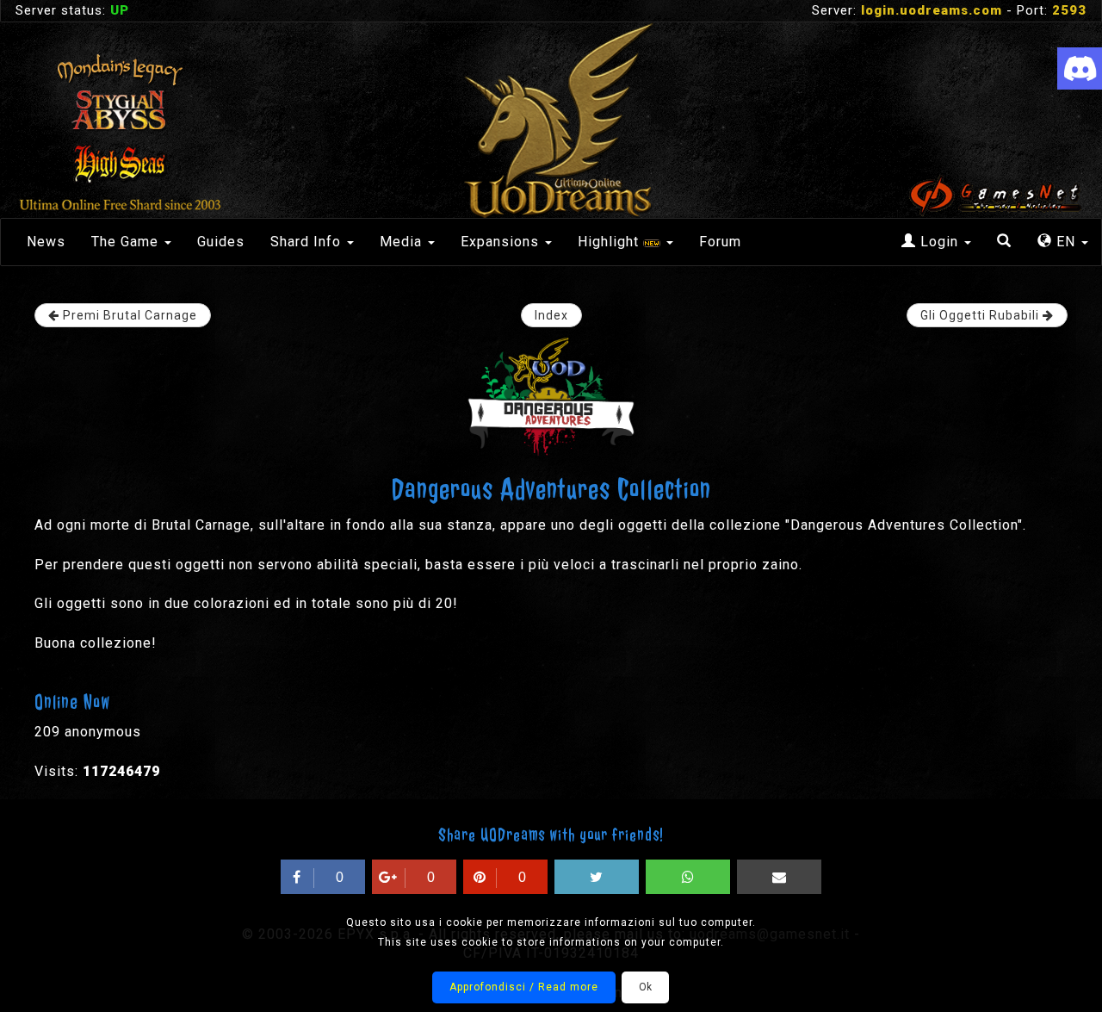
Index (551, 315)
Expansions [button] (502, 241)
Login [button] (939, 241)
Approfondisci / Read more (523, 987)
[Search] (1004, 242)
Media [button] (403, 241)
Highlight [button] (610, 241)
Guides (221, 241)
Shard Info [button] (307, 241)
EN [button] (1066, 241)
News (46, 241)
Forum (720, 241)
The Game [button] (127, 241)
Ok (645, 987)
